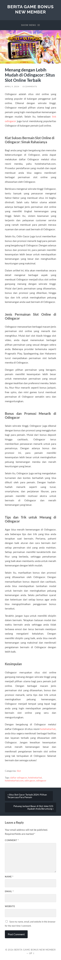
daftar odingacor (18, 777)
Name (9, 876)
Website (10, 906)
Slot (19, 771)
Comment (12, 840)
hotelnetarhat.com (14, 780)
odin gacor (30, 780)
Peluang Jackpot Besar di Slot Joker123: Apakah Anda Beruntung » (34, 807)
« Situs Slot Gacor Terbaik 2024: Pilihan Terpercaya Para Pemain (27, 796)
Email (9, 891)
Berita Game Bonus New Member (30, 9)
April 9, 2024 (12, 86)
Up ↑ (32, 953)
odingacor (41, 780)
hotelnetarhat (48, 728)
